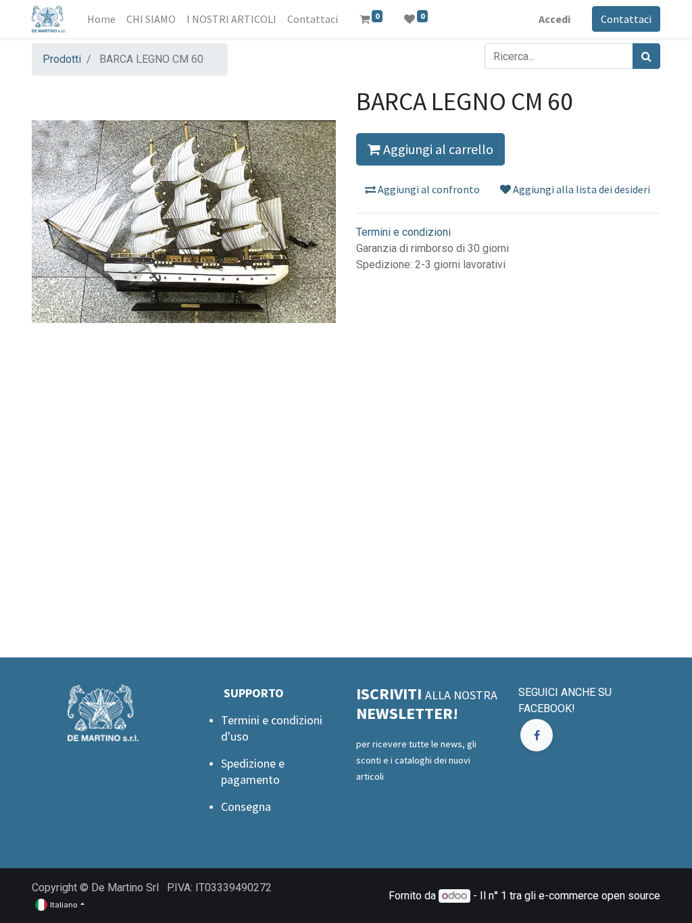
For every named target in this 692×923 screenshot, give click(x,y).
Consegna (246, 806)
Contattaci (626, 19)
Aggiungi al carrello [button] (436, 149)
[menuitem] (101, 18)
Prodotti (62, 59)
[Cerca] (646, 56)
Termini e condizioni (403, 232)
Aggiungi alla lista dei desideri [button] (580, 189)
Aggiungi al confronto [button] (428, 189)
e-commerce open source (599, 895)
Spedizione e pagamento (253, 771)
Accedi (554, 19)
